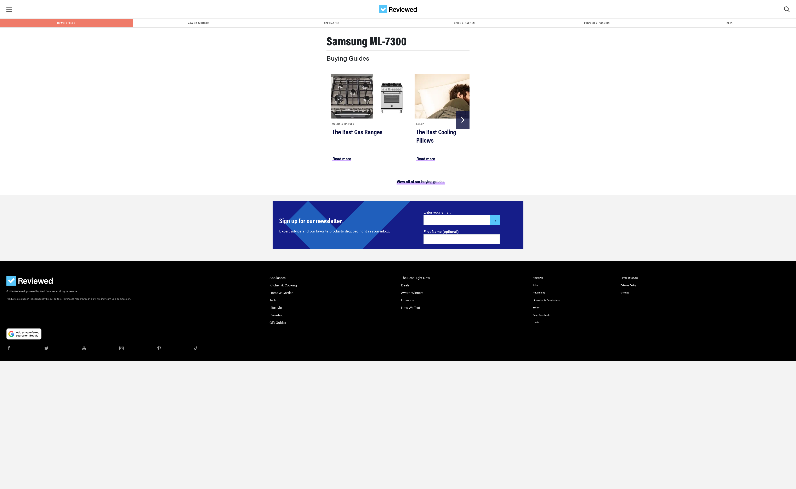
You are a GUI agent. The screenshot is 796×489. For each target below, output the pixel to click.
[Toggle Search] (787, 9)
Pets (730, 23)
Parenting (276, 315)
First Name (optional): (441, 231)
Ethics (536, 307)
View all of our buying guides (420, 181)
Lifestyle (275, 307)
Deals (405, 285)
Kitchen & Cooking (597, 23)
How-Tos (407, 300)
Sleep (420, 123)
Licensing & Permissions (546, 300)
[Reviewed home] (398, 9)
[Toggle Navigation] (9, 9)
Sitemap (624, 292)
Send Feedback (541, 315)
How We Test (410, 307)
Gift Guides (277, 322)
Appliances (332, 23)
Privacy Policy (628, 285)
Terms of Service (629, 277)
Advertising (539, 292)
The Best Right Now (415, 277)
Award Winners (199, 23)
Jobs (535, 285)
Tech (272, 300)
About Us (538, 277)
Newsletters (66, 23)
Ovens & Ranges (343, 123)
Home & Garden (464, 23)
